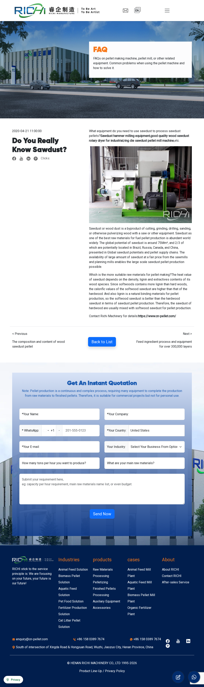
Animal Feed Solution (73, 569)
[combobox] (52, 430)
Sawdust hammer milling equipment (125, 136)
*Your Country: (116, 430)
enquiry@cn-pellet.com (32, 639)
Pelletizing (100, 582)
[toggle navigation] (167, 10)
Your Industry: (116, 447)
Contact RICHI (171, 576)
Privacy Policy (115, 671)
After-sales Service (175, 582)
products (102, 559)
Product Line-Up (90, 671)
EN (137, 10)
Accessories (102, 608)
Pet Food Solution (70, 601)
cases (134, 559)
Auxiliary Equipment (106, 601)
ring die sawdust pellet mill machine (149, 140)
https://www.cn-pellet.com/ (157, 316)
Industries (68, 559)
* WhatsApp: (30, 430)
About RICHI (170, 569)
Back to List (102, 341)
